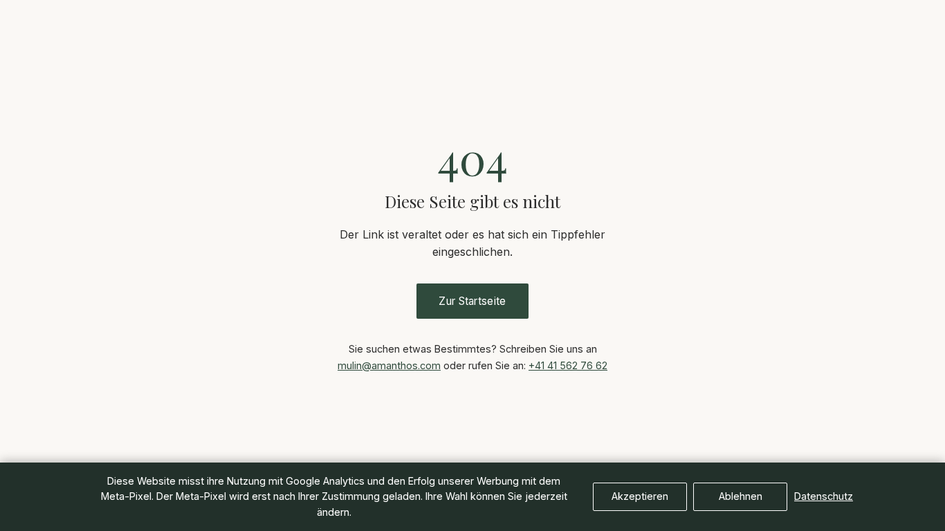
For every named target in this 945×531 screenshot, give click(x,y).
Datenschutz (823, 496)
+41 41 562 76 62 (568, 365)
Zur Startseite (472, 301)
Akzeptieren (640, 496)
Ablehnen (740, 496)
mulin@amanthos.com (389, 365)
